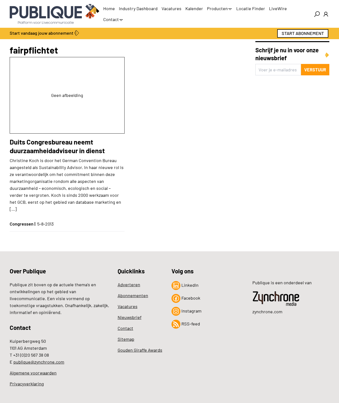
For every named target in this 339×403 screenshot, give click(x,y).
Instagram (191, 311)
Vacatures (171, 8)
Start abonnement (303, 33)
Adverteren (129, 284)
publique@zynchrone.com (38, 362)
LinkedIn (189, 285)
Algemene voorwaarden (33, 372)
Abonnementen (133, 295)
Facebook (190, 298)
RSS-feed (190, 323)
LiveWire (278, 8)
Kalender (194, 8)
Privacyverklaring (27, 383)
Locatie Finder (250, 8)
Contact (111, 19)
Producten (217, 8)
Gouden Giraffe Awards (140, 350)
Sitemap (126, 339)
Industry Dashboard (138, 8)
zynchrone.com (267, 311)
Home (109, 8)
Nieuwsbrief (129, 317)
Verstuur (315, 69)
